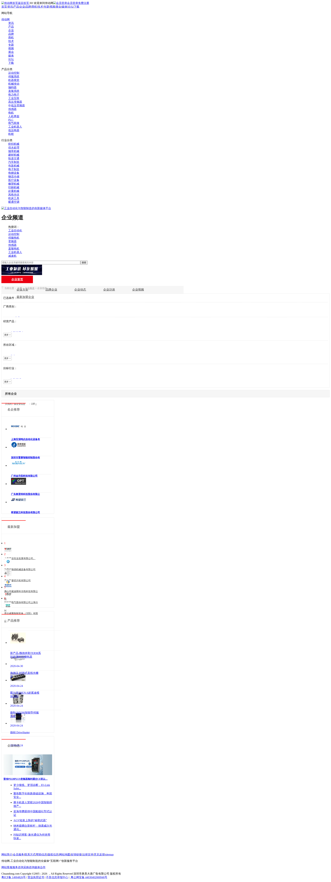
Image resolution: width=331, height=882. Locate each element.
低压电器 (13, 130)
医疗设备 (13, 180)
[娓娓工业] (21, 274)
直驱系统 (13, 90)
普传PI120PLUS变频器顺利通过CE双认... (25, 779)
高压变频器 (15, 101)
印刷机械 (13, 187)
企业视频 (138, 289)
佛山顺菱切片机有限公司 (17, 580)
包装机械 (13, 165)
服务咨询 (17, 867)
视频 (52, 6)
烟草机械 (13, 151)
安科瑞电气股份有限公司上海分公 (21, 606)
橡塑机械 (13, 183)
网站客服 (6, 867)
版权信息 (53, 854)
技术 (40, 6)
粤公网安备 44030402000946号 (88, 877)
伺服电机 (13, 237)
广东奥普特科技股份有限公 (25, 494)
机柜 (11, 133)
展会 (58, 6)
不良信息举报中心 (57, 877)
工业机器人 (15, 126)
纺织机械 (13, 143)
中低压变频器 (16, 105)
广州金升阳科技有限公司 (24, 476)
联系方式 (30, 854)
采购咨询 (28, 867)
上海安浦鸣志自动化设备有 (25, 439)
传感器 (12, 109)
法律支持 (87, 854)
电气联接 (13, 123)
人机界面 (13, 116)
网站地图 (64, 854)
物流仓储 (13, 176)
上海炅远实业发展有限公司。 (20, 558)
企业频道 (29, 288)
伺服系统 (13, 76)
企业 (22, 6)
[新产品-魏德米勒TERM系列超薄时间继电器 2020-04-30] (34, 640)
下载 (76, 6)
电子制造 (13, 169)
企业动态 (80, 289)
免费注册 (83, 3)
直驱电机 (13, 248)
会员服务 (18, 854)
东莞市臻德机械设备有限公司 (20, 569)
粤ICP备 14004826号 (13, 877)
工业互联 (13, 98)
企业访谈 (109, 289)
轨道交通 (13, 158)
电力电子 (13, 94)
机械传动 (13, 83)
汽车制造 (13, 162)
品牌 (28, 6)
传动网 (5, 19)
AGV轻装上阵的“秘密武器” (30, 820)
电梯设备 (13, 172)
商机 (34, 6)
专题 (46, 6)
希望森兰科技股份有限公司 (25, 512)
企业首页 (17, 279)
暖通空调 (13, 201)
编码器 (12, 87)
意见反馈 (99, 854)
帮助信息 (41, 854)
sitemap (109, 854)
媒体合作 (40, 867)
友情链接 (76, 854)
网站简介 (6, 854)
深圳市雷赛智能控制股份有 (25, 457)
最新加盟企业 (25, 297)
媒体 (64, 6)
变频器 (12, 241)
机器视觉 (13, 80)
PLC (10, 119)
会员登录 (72, 3)
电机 (11, 112)
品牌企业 (51, 289)
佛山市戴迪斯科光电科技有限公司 (21, 595)
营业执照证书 (36, 877)
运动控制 (13, 72)
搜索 (84, 262)
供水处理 (13, 147)
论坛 (70, 6)
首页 (4, 6)
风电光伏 (13, 194)
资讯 (10, 6)
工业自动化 (15, 230)
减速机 (12, 255)
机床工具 (13, 198)
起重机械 (13, 191)
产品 (16, 6)
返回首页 (24, 3)
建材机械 (13, 154)
